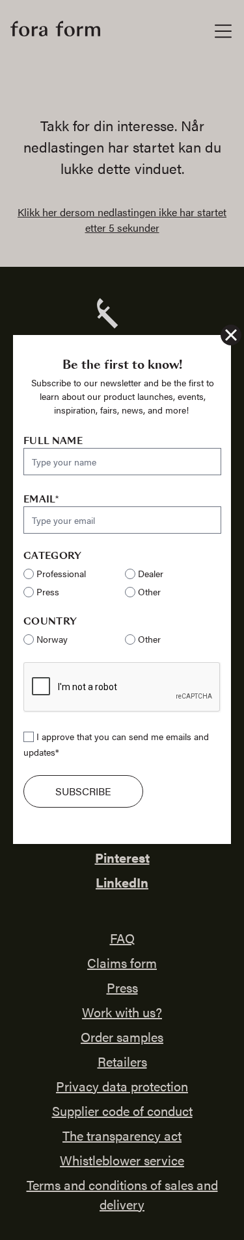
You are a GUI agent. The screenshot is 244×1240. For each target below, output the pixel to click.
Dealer (150, 573)
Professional (61, 573)
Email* (41, 499)
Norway (52, 638)
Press (47, 591)
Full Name (53, 440)
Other (149, 591)
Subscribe (83, 791)
